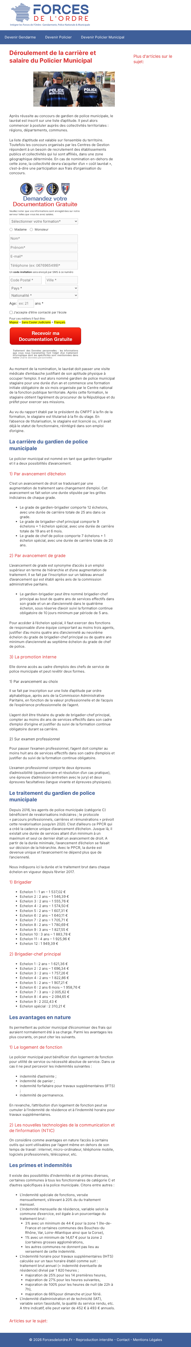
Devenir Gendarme (20, 37)
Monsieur (41, 229)
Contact (123, 1339)
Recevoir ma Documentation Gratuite (45, 336)
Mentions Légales (147, 1339)
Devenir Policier (58, 37)
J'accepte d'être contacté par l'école (40, 312)
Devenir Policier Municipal (102, 37)
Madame (20, 229)
